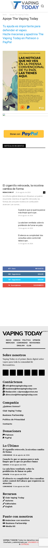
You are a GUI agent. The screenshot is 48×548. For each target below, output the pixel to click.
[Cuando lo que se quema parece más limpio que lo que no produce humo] (9, 213)
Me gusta (39, 269)
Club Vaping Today (14, 498)
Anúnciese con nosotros (17, 520)
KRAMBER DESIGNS (36, 542)
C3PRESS (25, 544)
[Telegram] (27, 372)
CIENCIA (6, 465)
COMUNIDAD (7, 455)
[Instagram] (13, 372)
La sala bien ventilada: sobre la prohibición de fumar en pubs (18, 469)
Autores (9, 500)
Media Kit (10, 526)
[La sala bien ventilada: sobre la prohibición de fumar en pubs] (9, 226)
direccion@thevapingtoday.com (21, 394)
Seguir (40, 274)
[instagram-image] (10, 255)
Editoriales (10, 503)
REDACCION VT (8, 192)
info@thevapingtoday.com (18, 386)
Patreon (9, 435)
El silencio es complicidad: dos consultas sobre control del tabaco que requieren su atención (23, 480)
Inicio (5, 14)
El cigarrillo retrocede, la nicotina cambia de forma (23, 187)
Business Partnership (16, 523)
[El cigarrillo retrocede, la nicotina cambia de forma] (24, 166)
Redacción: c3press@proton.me (21, 392)
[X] (34, 372)
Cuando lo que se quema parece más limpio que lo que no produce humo (21, 460)
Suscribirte (38, 285)
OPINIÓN (6, 474)
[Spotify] (20, 372)
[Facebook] (6, 372)
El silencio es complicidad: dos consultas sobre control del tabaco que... (30, 238)
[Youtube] (42, 372)
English (8, 506)
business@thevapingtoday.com (21, 389)
